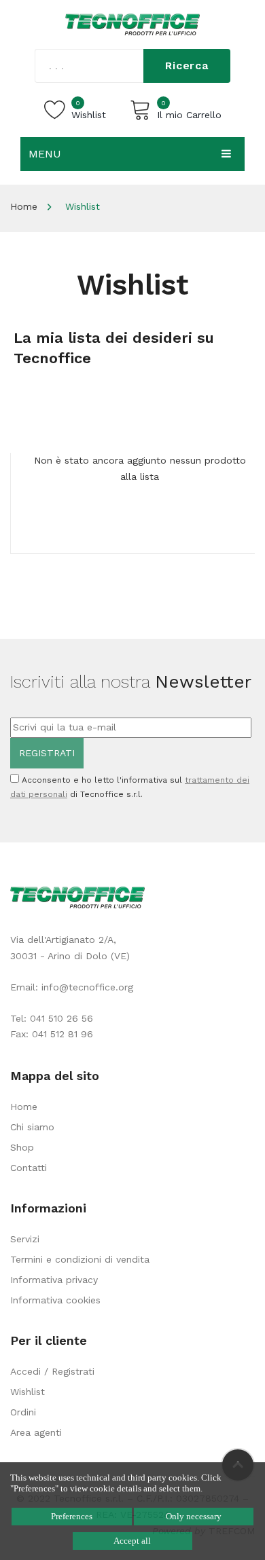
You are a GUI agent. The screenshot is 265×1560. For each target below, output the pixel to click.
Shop (22, 1147)
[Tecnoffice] (132, 23)
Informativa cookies (55, 1300)
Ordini (23, 1412)
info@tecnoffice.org (87, 987)
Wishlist (27, 1391)
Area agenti (36, 1432)
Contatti (28, 1167)
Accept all (132, 1541)
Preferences (71, 1516)
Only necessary (194, 1516)
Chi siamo (32, 1126)
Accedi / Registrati (52, 1371)
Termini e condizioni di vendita (79, 1259)
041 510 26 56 (61, 1018)
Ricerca (187, 65)
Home (23, 206)
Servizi (24, 1238)
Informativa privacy (54, 1279)
